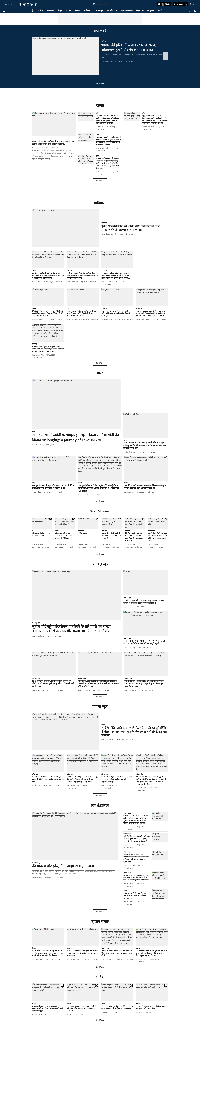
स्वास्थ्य (68, 10)
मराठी (160, 10)
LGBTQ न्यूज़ (99, 10)
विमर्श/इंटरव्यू (112, 10)
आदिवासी (50, 10)
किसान (77, 10)
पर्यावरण (87, 10)
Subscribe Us (127, 10)
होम (33, 10)
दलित (40, 10)
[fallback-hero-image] (65, 56)
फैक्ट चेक (140, 10)
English (150, 10)
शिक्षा (60, 10)
